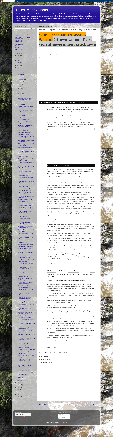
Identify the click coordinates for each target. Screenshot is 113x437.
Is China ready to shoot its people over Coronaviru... (26, 301)
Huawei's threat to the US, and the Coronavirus (26, 114)
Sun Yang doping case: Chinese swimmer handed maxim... (25, 98)
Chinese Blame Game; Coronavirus (26, 349)
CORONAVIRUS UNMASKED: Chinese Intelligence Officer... (26, 245)
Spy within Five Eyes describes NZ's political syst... (25, 226)
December (20, 72)
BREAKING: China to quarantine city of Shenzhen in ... (26, 290)
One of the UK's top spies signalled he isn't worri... (26, 230)
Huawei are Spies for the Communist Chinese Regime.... (26, 219)
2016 (18, 387)
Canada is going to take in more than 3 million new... (25, 129)
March (20, 93)
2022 (18, 65)
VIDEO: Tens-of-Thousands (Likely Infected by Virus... (25, 193)
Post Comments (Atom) (50, 407)
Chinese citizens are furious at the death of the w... (26, 305)
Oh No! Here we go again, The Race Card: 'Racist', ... (25, 294)
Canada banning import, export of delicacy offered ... (26, 174)
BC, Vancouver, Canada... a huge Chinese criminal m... (26, 140)
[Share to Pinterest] (66, 352)
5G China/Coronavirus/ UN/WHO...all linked (23, 118)
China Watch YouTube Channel (19, 48)
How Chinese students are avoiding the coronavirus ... (26, 335)
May (19, 89)
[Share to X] (63, 352)
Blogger (65, 422)
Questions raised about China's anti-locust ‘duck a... (25, 110)
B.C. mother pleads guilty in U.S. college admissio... (26, 144)
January (20, 377)
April (19, 91)
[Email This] (60, 352)
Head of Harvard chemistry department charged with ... (25, 208)
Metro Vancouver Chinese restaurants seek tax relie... (25, 170)
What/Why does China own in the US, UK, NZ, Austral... (26, 166)
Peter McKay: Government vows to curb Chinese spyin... (26, 215)
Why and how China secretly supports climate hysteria (25, 122)
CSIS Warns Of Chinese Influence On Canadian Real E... (26, 200)
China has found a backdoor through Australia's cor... (24, 189)
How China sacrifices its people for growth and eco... (26, 260)
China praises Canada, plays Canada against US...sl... (24, 359)
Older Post (94, 404)
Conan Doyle (31, 35)
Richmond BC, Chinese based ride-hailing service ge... (25, 279)
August (20, 81)
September (21, 79)
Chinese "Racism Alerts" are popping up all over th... (25, 286)
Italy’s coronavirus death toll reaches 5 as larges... (25, 148)
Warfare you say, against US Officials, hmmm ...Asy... (24, 204)
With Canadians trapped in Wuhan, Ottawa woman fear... (26, 320)
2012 (18, 397)
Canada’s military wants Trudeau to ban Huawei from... (26, 241)
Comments (62, 417)
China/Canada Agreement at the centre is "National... (25, 346)
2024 (18, 60)
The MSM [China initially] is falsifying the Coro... (25, 312)
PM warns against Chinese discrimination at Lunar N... (25, 369)
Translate (26, 416)
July (19, 84)
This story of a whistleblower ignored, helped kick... (25, 133)
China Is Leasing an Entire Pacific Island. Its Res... (26, 352)
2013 (18, 394)
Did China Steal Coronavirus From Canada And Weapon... (26, 338)
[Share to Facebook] (65, 352)
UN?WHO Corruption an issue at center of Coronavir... (26, 163)
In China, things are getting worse (26, 102)
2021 (18, 67)
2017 (18, 385)
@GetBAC (53, 347)
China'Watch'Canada (32, 10)
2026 (18, 55)
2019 (18, 380)
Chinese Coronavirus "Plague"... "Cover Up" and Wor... (26, 267)
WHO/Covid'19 (21, 104)
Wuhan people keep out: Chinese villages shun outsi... (26, 356)
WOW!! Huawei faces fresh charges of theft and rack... (25, 249)
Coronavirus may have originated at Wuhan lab (26, 196)
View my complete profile (30, 38)
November (20, 74)
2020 (18, 70)
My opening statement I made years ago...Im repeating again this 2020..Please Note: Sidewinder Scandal (19, 41)
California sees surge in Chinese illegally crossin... (25, 107)
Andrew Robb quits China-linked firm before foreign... (26, 155)
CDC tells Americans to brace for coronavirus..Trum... (26, 137)
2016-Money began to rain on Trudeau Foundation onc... (25, 256)
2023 (18, 63)
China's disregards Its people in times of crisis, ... (25, 275)
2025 (18, 58)
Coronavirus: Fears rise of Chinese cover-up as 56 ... (26, 373)
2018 (18, 382)
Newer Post (42, 404)
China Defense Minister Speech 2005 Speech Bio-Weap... (25, 178)
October (20, 77)
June (19, 86)
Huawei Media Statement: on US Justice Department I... (26, 185)
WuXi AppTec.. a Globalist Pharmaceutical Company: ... (25, 365)
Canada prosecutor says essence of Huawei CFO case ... (26, 234)
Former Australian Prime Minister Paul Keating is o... (26, 181)
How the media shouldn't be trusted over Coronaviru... (26, 323)
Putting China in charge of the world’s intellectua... (25, 327)
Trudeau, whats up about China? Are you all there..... (25, 331)
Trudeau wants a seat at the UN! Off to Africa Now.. (25, 342)
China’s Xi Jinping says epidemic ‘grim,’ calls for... (26, 152)
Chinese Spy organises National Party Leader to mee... (25, 238)
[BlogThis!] (61, 352)
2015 (18, 389)
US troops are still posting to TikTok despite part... (25, 223)
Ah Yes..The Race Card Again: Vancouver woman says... (25, 308)
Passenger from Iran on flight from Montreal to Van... (26, 159)
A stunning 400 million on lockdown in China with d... (25, 297)
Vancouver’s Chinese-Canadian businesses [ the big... (25, 125)
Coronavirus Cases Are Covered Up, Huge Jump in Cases (25, 264)
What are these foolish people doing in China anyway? (25, 316)
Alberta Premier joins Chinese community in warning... (25, 282)
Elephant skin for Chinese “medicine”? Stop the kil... (25, 271)
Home (68, 404)
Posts (61, 414)
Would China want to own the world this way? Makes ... (25, 252)
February (20, 96)
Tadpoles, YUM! (22, 363)
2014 (18, 392)
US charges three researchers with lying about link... (26, 211)
